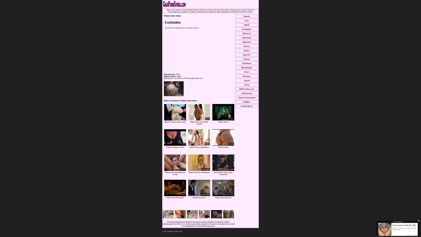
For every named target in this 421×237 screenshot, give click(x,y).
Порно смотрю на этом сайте (205, 10)
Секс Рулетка (186, 224)
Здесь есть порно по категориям (179, 10)
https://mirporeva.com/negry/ (228, 12)
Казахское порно (246, 12)
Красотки (199, 78)
